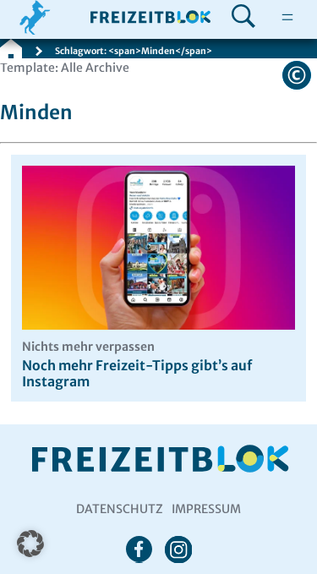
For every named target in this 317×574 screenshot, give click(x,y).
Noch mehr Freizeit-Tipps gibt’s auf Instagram (137, 365)
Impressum (206, 509)
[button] (30, 543)
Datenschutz (119, 509)
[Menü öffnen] (287, 17)
